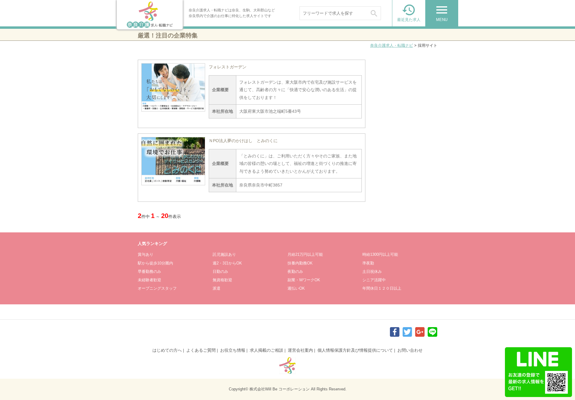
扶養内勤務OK (300, 263)
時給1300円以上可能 (380, 254)
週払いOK (296, 288)
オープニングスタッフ (157, 288)
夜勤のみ (295, 271)
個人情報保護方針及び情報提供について (355, 350)
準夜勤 (368, 263)
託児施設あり (224, 254)
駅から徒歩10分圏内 (155, 263)
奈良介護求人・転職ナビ (391, 45)
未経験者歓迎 (149, 280)
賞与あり (145, 254)
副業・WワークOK (304, 280)
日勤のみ (220, 271)
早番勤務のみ (149, 271)
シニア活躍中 (374, 280)
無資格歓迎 (222, 280)
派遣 (216, 288)
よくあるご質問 (201, 350)
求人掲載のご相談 (266, 350)
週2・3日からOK (227, 263)
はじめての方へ (167, 350)
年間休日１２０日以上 (381, 288)
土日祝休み (372, 271)
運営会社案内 (300, 350)
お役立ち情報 (232, 350)
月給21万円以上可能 (305, 254)
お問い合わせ (410, 350)
